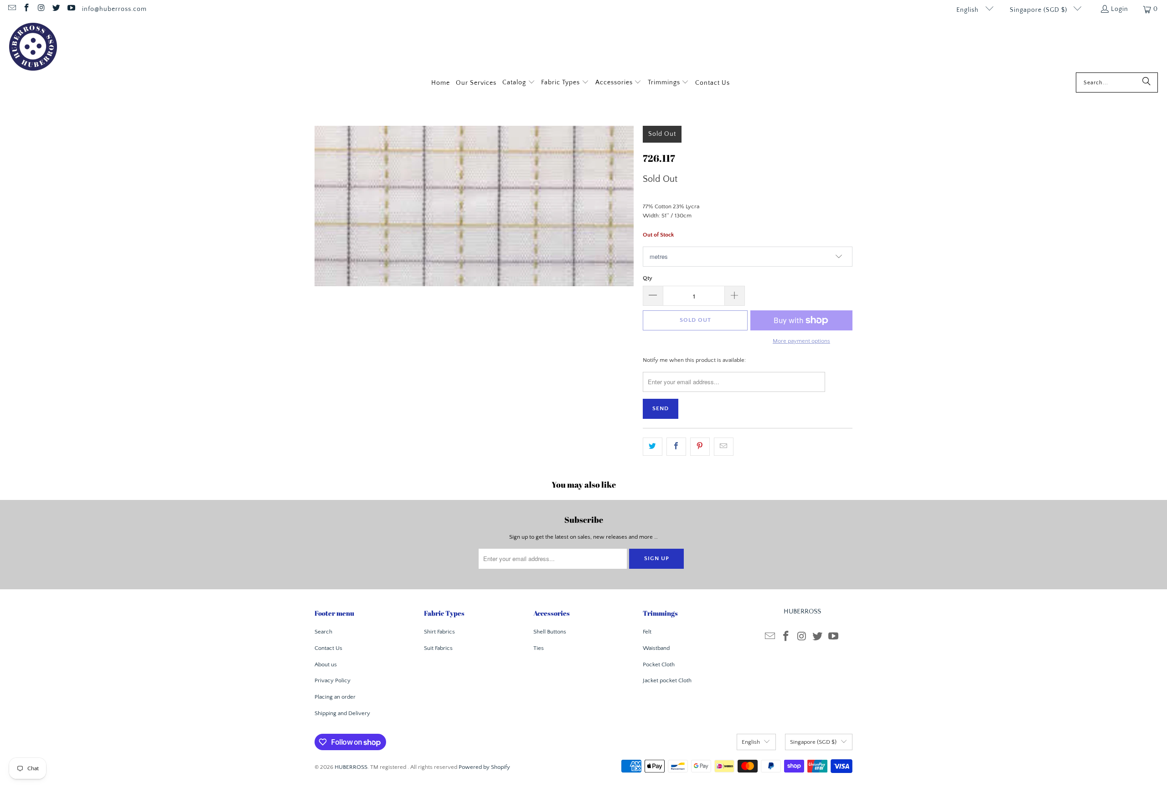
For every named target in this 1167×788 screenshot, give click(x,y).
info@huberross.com (114, 9)
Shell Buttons (549, 631)
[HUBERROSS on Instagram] (41, 9)
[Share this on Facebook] (676, 447)
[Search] (1146, 82)
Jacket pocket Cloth (667, 680)
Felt (647, 631)
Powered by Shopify (484, 767)
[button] (518, 83)
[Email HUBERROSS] (11, 9)
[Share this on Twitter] (652, 447)
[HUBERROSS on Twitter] (56, 9)
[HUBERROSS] (33, 47)
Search (323, 631)
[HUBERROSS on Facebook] (26, 9)
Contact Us (328, 648)
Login (1119, 9)
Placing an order (335, 697)
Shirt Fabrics (439, 631)
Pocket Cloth (659, 664)
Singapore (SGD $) (1039, 10)
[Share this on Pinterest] (700, 447)
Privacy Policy (333, 680)
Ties (538, 648)
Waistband (656, 648)
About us (326, 664)
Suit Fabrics (438, 648)
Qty (647, 278)
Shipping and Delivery (342, 713)
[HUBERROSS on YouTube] (70, 9)
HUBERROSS (351, 767)
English (968, 10)
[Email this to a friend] (723, 447)
